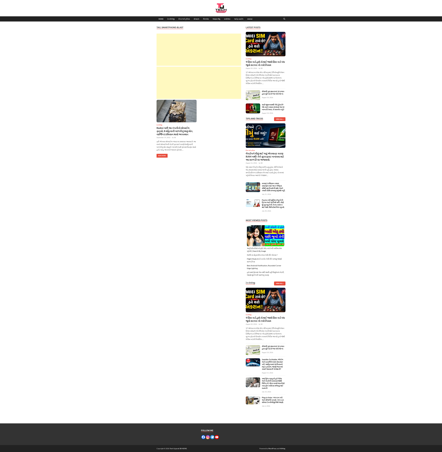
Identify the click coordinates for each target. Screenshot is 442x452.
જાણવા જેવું (216, 19)
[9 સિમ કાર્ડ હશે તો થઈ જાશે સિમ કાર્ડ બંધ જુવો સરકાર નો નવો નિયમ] (265, 45)
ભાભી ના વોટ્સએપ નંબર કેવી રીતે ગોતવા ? (262, 255)
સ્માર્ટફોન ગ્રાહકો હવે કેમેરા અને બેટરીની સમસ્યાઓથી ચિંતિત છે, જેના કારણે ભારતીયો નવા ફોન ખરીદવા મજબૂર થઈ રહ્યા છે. (273, 383)
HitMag (282, 448)
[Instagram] (208, 437)
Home (160, 19)
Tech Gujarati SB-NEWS (178, 448)
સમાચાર (249, 19)
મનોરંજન (227, 19)
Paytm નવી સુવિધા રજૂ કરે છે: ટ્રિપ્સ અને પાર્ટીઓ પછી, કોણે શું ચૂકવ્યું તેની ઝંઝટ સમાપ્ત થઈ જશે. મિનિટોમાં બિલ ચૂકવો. (273, 203)
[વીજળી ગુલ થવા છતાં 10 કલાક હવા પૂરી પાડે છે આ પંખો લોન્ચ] (253, 91)
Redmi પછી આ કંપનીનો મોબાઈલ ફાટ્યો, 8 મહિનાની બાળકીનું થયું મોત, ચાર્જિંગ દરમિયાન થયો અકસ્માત (175, 131)
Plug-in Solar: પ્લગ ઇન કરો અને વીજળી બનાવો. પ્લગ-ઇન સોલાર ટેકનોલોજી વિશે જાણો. (273, 399)
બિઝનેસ (206, 19)
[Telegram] (212, 437)
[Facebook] (203, 437)
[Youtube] (217, 437)
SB (175, 137)
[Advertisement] (199, 50)
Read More (161, 155)
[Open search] (284, 19)
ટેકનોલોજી (171, 19)
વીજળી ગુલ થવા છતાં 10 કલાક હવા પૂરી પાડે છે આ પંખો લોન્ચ (273, 92)
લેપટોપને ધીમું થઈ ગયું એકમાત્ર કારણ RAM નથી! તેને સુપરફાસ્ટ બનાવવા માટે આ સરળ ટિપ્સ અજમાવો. (265, 156)
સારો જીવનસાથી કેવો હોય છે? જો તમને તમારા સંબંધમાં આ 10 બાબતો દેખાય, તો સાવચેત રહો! (273, 106)
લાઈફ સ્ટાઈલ (238, 19)
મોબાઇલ (196, 19)
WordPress (272, 448)
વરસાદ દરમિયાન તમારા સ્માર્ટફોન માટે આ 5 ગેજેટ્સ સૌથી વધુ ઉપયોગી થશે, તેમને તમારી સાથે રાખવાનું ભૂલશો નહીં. (273, 187)
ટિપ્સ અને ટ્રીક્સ (184, 19)
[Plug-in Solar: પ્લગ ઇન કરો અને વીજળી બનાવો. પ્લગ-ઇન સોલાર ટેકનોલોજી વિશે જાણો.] (253, 398)
